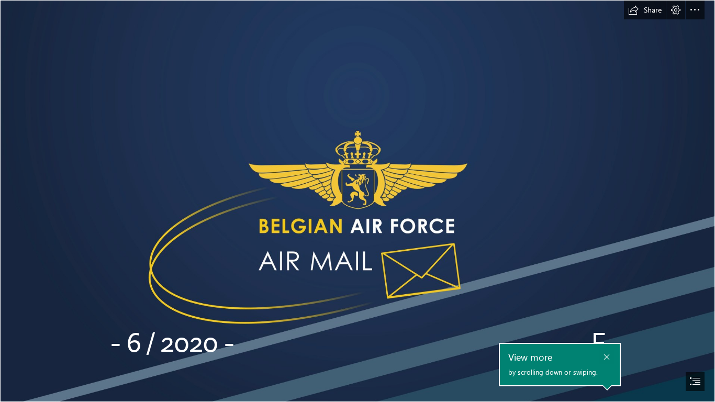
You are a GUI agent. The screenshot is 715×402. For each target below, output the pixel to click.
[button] (645, 10)
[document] (357, 201)
